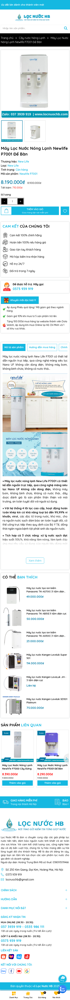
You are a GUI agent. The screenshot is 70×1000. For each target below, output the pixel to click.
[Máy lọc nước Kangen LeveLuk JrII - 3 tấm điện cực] (13, 683)
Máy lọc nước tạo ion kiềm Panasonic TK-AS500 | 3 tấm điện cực (45, 634)
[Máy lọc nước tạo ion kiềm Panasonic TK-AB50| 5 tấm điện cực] (13, 617)
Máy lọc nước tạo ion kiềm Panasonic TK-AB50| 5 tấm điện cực (46, 612)
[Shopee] (3, 956)
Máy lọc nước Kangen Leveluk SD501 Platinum (47, 701)
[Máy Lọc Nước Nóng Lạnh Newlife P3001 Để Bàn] (53, 746)
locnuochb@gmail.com (20, 879)
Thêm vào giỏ (17, 782)
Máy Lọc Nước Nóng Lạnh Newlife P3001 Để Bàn (52, 767)
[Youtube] (19, 970)
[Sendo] (27, 956)
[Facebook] (11, 970)
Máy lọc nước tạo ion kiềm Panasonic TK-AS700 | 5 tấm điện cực (45, 590)
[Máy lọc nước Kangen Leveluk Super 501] (13, 661)
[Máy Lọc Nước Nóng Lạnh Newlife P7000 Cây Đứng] (17, 746)
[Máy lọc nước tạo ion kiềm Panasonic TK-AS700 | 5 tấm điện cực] (13, 595)
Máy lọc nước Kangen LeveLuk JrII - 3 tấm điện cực (46, 679)
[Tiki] (19, 956)
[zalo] (62, 989)
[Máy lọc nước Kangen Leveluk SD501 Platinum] (13, 706)
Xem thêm (35, 560)
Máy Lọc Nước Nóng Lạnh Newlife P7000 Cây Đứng (17, 767)
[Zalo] (3, 970)
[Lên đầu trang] (62, 969)
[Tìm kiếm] (65, 28)
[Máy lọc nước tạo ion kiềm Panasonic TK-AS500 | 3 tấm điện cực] (13, 639)
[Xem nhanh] (30, 745)
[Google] (27, 970)
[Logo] (35, 17)
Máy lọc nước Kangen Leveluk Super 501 (47, 656)
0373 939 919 (23, 289)
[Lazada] (11, 956)
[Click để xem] (35, 84)
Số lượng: (6, 194)
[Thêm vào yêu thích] (65, 211)
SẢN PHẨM (21, 725)
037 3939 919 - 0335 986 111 (22, 927)
